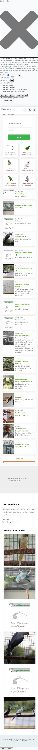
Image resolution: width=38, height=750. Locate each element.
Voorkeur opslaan (7, 98)
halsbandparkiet (20, 320)
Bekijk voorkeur (22, 95)
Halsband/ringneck (21, 194)
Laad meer (19, 458)
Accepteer (4, 95)
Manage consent (6, 749)
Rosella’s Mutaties (20, 413)
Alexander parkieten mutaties (23, 205)
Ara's (10, 169)
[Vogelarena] (6, 109)
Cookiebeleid (7, 100)
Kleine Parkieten (27, 185)
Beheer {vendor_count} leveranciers (15, 89)
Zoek (19, 137)
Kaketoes (27, 169)
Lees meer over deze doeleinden (14, 91)
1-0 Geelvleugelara (20, 428)
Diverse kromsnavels (11, 154)
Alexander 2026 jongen (22, 444)
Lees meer (6, 519)
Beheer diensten (9, 87)
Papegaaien (27, 154)
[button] (19, 29)
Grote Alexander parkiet (22, 335)
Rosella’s (18, 397)
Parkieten (18, 221)
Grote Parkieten (10, 185)
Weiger (12, 95)
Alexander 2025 (19, 236)
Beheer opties (8, 85)
